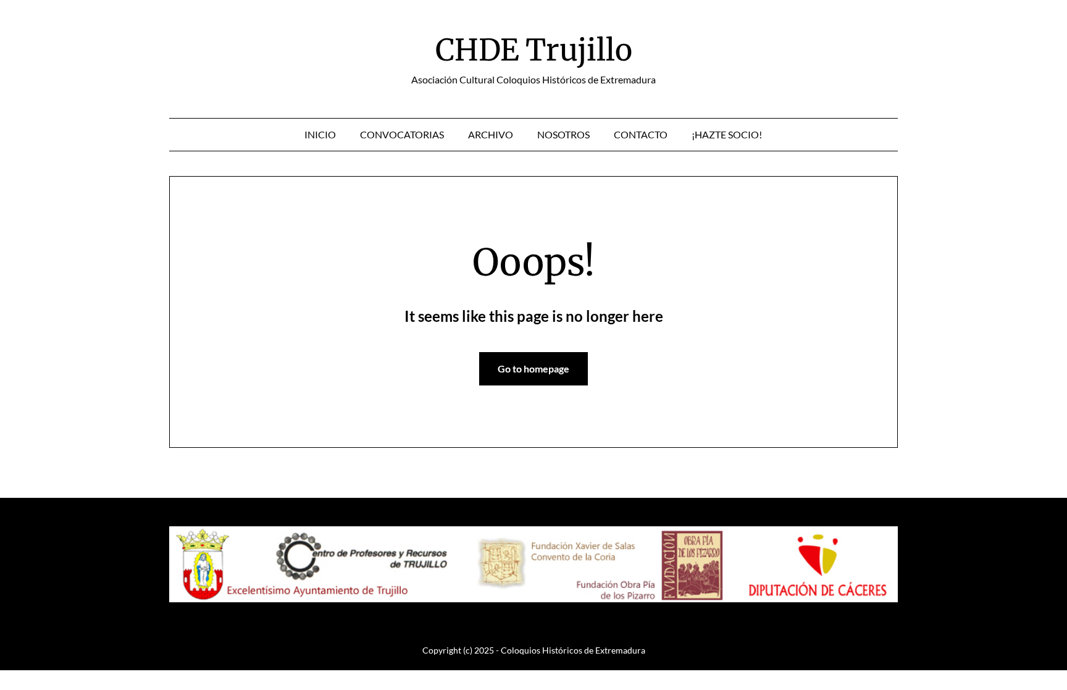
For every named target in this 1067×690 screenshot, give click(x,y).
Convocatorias (402, 134)
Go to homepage (533, 368)
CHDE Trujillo (533, 50)
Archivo (490, 134)
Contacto (640, 134)
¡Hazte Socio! (727, 134)
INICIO (320, 134)
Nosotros (563, 134)
